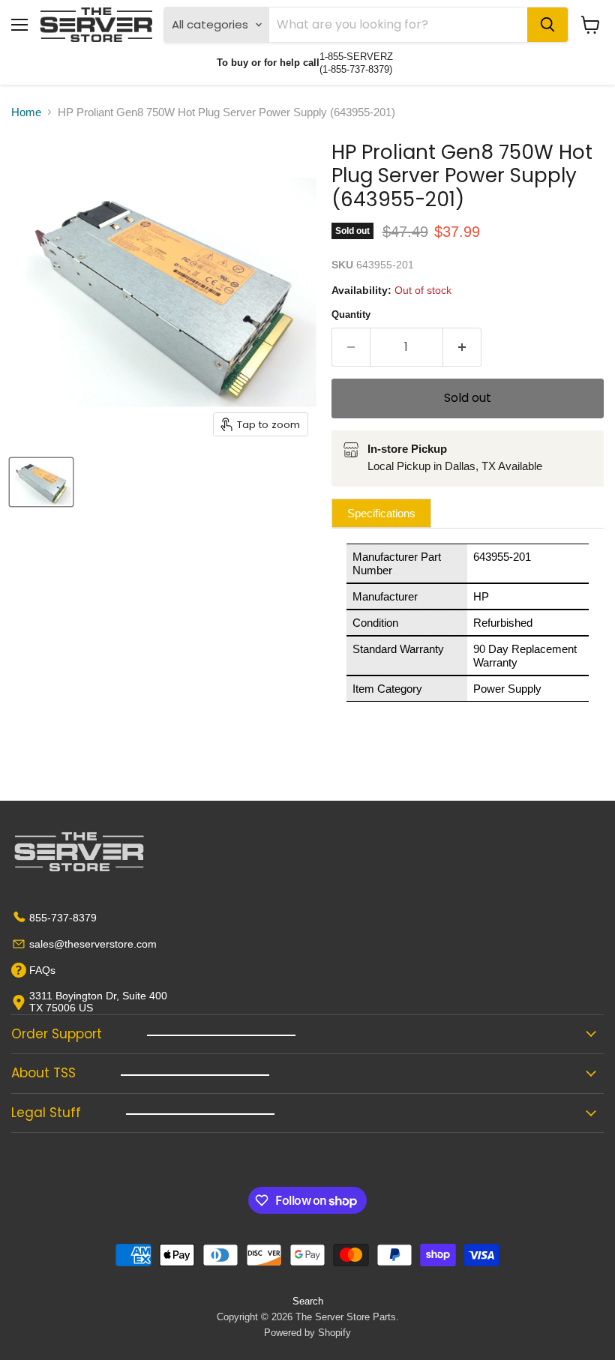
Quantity (351, 314)
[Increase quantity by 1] (462, 347)
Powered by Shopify (307, 1332)
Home (26, 112)
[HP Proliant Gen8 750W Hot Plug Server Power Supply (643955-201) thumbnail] (41, 482)
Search (307, 1301)
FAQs (42, 970)
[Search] (547, 24)
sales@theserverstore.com (93, 944)
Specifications (381, 513)
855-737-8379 (63, 918)
